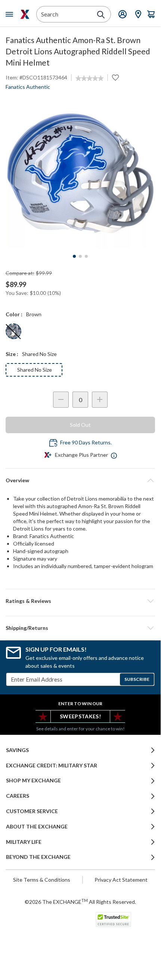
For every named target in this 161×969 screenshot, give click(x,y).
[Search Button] (101, 14)
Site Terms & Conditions (41, 879)
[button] (80, 601)
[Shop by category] (11, 14)
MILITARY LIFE (23, 842)
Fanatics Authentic (28, 87)
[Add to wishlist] (115, 77)
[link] (89, 78)
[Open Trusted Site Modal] (113, 919)
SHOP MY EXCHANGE (33, 781)
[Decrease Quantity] (61, 400)
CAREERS (17, 796)
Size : (12, 354)
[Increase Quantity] (100, 400)
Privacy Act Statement (121, 879)
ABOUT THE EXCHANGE (37, 827)
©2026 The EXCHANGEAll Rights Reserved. (80, 901)
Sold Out (80, 425)
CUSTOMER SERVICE (32, 811)
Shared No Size (34, 369)
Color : (14, 314)
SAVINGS (17, 750)
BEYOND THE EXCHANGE (38, 857)
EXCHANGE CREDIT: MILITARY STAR (51, 766)
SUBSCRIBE (136, 679)
